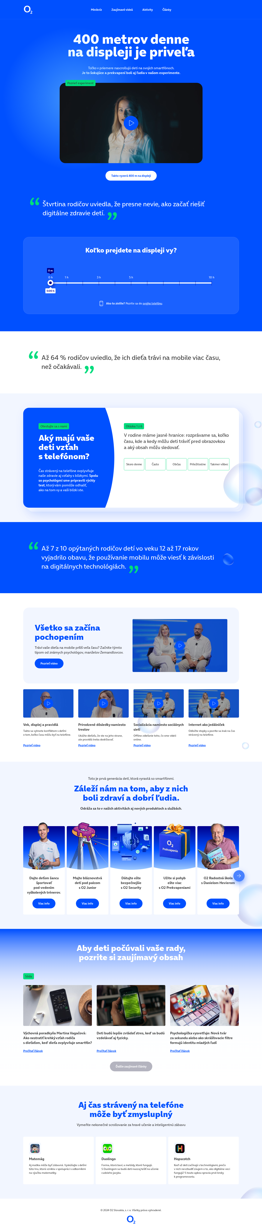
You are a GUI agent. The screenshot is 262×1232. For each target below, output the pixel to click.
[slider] (50, 283)
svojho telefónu (152, 303)
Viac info (44, 903)
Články (166, 10)
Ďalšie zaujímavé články (131, 1066)
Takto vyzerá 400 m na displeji (131, 176)
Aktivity (147, 10)
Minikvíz (96, 10)
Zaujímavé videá (122, 10)
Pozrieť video (49, 663)
